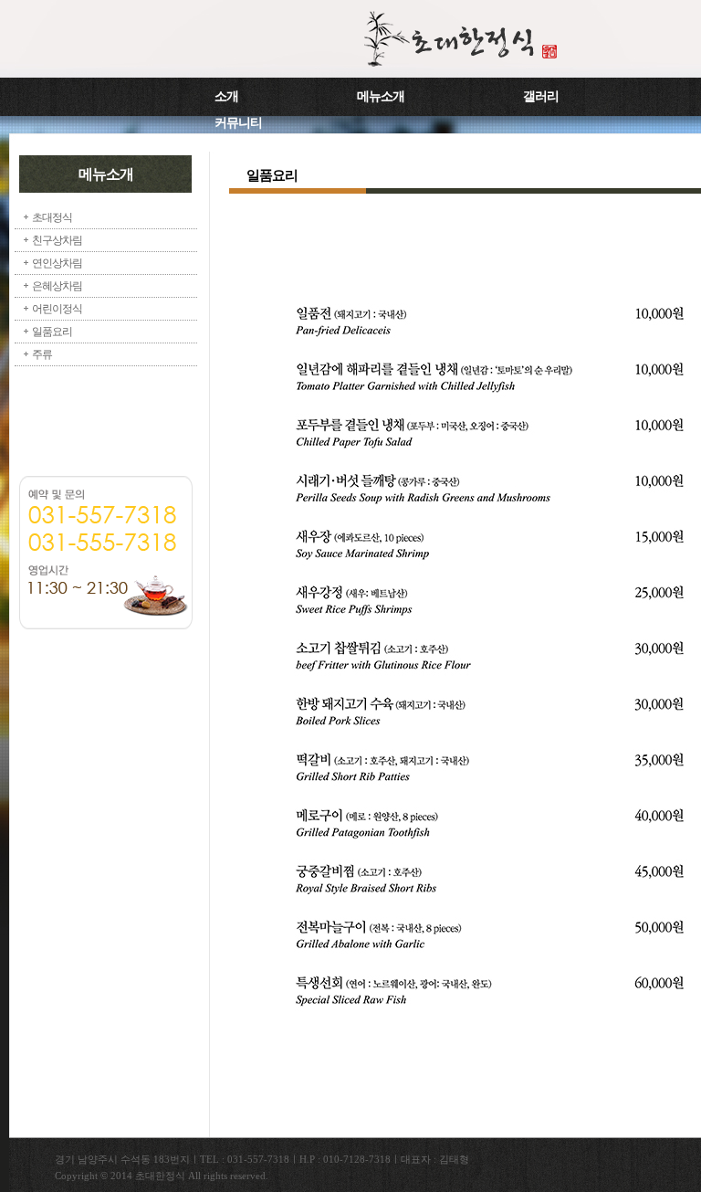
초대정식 (52, 217)
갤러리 (541, 96)
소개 (226, 96)
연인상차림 (57, 263)
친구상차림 (57, 240)
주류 (42, 354)
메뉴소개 (380, 96)
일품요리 (52, 331)
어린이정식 (57, 308)
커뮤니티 (238, 123)
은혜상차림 (57, 286)
